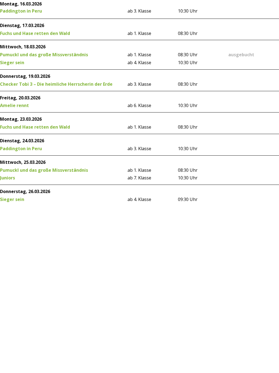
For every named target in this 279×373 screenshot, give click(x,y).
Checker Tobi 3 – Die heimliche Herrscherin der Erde (56, 84)
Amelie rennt (14, 105)
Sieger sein (12, 63)
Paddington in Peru (21, 11)
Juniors (7, 178)
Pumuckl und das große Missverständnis (44, 55)
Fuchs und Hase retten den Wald (35, 33)
